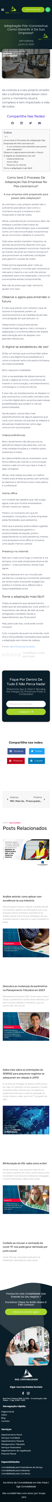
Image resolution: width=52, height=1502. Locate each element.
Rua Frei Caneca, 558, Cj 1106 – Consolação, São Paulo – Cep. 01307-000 (25, 1399)
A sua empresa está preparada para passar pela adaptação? (26, 147)
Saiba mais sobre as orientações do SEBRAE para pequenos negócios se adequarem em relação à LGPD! (23, 1073)
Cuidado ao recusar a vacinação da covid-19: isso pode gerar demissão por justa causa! (25, 1247)
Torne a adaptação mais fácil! (18, 168)
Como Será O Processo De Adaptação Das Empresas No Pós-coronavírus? (24, 142)
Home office (13, 162)
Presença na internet (17, 165)
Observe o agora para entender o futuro (24, 152)
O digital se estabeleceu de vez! (20, 156)
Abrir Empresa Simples (22, 646)
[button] (2, 9)
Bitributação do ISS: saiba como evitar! (25, 1163)
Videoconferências (15, 159)
